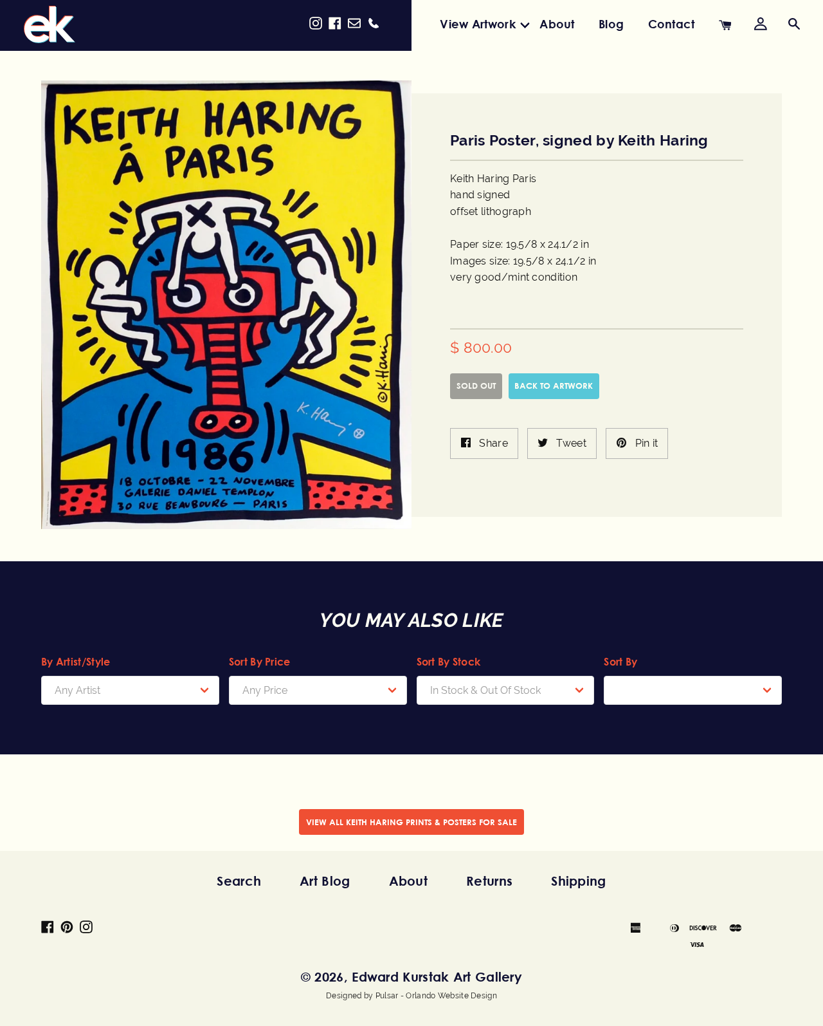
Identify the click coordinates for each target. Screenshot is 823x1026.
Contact (671, 24)
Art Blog (325, 880)
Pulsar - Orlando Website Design (436, 995)
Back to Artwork (553, 385)
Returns (489, 880)
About (557, 24)
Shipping (578, 880)
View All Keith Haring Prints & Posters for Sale (411, 822)
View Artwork (478, 24)
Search (239, 880)
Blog (611, 24)
